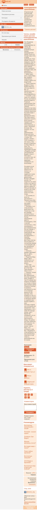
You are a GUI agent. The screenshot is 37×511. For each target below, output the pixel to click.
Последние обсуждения (8, 21)
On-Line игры (5, 33)
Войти (5, 5)
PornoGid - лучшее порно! (30, 432)
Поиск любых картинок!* (28, 452)
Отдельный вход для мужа (29, 383)
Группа (27, 347)
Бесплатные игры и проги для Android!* (30, 467)
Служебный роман (30, 349)
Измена (31, 4)
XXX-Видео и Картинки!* (28, 461)
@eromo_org (30, 492)
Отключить (32, 484)
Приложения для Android (9, 36)
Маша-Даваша (27, 377)
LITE (33, 473)
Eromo (26, 4)
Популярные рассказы (8, 14)
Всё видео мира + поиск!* (30, 447)
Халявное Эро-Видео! (29, 437)
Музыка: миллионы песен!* (30, 442)
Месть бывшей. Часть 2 (29, 371)
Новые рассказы (6, 11)
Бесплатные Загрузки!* (28, 456)
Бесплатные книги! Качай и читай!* (28, 427)
